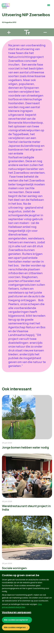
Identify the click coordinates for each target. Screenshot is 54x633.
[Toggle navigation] (48, 6)
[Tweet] (4, 20)
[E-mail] (4, 27)
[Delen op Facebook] (4, 12)
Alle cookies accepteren (16, 619)
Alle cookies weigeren (15, 627)
